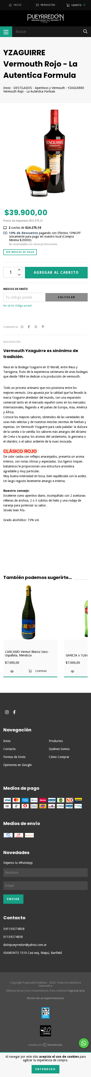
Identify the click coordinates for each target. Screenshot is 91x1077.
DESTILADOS (23, 88)
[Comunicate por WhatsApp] (84, 1043)
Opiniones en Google (17, 765)
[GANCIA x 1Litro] (73, 671)
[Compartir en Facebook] (29, 326)
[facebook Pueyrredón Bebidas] (14, 712)
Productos (56, 741)
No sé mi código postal (17, 305)
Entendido (45, 1069)
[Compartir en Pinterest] (43, 326)
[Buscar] (85, 31)
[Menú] (6, 31)
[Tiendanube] (45, 1045)
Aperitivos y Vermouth (50, 88)
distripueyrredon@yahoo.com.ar (25, 945)
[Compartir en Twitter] (35, 326)
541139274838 (14, 929)
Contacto (9, 749)
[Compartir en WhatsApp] (22, 326)
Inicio (7, 88)
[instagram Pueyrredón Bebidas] (6, 712)
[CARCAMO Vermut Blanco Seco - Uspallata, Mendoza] (12, 671)
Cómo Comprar (59, 757)
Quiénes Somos (59, 749)
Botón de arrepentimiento (45, 998)
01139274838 (13, 937)
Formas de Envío (14, 757)
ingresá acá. (76, 990)
